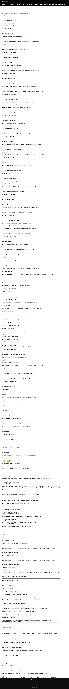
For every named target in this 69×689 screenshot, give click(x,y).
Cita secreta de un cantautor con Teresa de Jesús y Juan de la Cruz (16, 426)
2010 (7, 13)
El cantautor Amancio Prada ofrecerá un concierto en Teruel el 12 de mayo (17, 212)
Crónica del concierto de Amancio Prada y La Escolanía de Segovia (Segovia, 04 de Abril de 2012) (22, 650)
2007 (13, 13)
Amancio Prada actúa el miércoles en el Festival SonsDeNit (14, 123)
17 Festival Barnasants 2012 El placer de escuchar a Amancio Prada (16, 642)
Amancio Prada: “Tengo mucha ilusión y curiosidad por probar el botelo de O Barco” (19, 31)
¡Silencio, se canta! (6, 399)
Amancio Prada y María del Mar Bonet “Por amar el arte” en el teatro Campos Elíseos (19, 614)
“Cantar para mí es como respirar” (9, 291)
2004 (18, 13)
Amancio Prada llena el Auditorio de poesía (11, 25)
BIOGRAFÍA (4, 4)
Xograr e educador (6, 96)
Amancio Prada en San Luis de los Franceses (11, 352)
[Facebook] (59, 1)
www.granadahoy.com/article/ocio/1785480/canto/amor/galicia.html (16, 526)
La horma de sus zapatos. (7, 665)
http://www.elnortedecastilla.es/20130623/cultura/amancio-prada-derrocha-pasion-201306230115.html (22, 599)
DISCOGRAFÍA (12, 4)
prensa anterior (25, 13)
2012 (3, 13)
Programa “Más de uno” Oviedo (8, 75)
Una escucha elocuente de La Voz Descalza (12, 447)
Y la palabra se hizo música (8, 439)
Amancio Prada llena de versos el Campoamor (11, 65)
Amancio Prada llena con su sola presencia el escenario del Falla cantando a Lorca (19, 302)
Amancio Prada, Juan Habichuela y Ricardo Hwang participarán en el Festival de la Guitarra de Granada (23, 217)
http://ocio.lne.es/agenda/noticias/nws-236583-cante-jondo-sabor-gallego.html (18, 576)
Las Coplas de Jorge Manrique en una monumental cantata (14, 357)
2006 (14, 13)
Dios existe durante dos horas (8, 384)
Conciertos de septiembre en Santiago (10, 112)
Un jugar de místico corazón (8, 389)
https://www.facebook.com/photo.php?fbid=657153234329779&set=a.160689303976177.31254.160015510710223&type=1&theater (29, 548)
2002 (22, 13)
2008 (11, 13)
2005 (16, 13)
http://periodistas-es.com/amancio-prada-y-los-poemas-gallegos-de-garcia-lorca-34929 (20, 505)
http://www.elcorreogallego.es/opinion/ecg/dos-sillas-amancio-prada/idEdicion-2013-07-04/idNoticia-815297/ (24, 588)
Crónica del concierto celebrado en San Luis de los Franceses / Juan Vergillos (18, 346)
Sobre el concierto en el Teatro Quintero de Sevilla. (12, 657)
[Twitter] (62, 1)
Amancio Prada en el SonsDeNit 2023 (10, 128)
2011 (5, 13)
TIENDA (23, 4)
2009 (9, 13)
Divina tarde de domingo (7, 376)
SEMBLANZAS (43, 4)
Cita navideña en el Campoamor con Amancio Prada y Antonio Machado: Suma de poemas (20, 70)
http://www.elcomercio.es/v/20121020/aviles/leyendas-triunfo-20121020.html (17, 676)
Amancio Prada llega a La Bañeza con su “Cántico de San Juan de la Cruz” (17, 279)
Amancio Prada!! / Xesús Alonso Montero (10, 339)
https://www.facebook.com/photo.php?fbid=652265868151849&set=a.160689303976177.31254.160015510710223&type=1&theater (29, 560)
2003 (20, 13)
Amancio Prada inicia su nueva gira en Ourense (12, 254)
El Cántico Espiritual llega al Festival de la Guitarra (12, 160)
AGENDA (18, 4)
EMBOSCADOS (61, 4)
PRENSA (36, 4)
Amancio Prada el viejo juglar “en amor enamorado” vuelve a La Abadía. (16, 415)
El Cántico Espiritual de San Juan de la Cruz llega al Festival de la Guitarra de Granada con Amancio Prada (24, 154)
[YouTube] (32, 681)
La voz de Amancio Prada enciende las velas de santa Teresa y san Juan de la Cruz (19, 455)
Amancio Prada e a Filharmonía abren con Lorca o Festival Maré (15, 117)
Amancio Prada (36, 487)
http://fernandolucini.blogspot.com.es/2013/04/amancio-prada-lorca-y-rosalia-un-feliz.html (20, 611)
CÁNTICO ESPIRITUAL (52, 4)
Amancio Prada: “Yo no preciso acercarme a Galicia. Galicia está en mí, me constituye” (19, 102)
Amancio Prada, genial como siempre (10, 20)
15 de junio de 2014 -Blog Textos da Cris (11, 482)
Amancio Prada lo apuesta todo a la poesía (11, 262)
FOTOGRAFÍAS (30, 4)
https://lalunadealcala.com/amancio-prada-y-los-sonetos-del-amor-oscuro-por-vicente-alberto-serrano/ (22, 365)
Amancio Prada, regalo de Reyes (9, 81)
